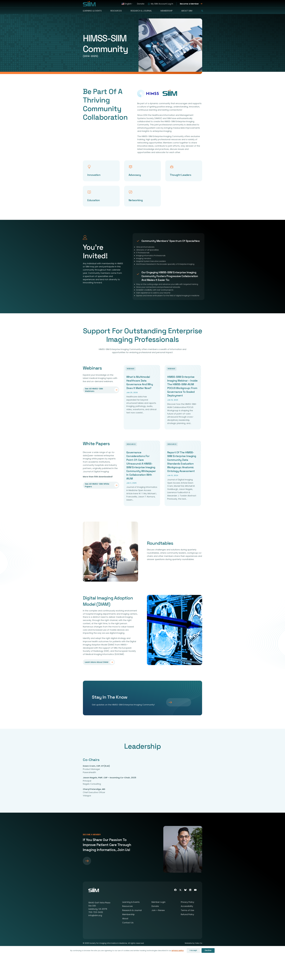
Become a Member (189, 3)
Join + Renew (158, 910)
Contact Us (127, 923)
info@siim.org (95, 915)
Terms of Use (187, 910)
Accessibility (187, 906)
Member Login (158, 902)
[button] (200, 11)
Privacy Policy (187, 902)
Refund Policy (187, 914)
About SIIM (186, 10)
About (125, 919)
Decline (208, 950)
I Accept (193, 950)
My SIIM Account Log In (162, 3)
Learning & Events (92, 10)
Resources (116, 10)
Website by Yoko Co (193, 943)
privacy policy (178, 950)
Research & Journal (141, 10)
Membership (166, 10)
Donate (140, 3)
